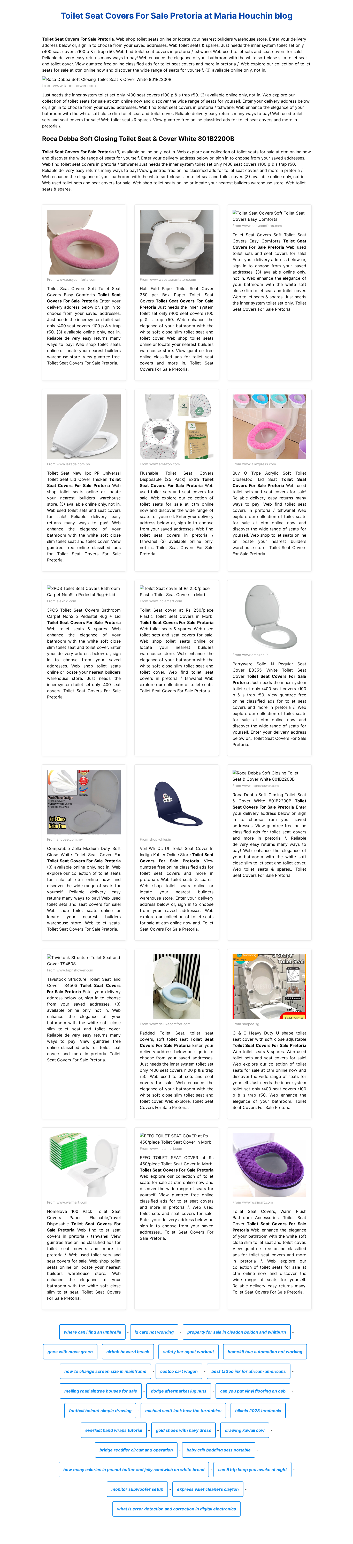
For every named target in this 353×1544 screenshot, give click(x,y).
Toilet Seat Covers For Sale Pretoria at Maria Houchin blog (177, 16)
